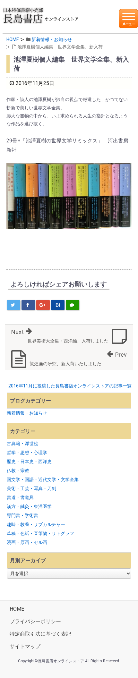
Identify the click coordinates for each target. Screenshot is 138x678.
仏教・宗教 (18, 470)
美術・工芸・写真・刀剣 (31, 488)
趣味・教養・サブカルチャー (36, 524)
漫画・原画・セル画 (27, 542)
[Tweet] (13, 305)
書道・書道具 (20, 497)
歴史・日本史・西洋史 (29, 461)
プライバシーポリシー (35, 621)
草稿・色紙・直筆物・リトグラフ (40, 533)
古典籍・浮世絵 (22, 443)
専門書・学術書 (22, 515)
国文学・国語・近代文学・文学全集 (43, 479)
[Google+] (43, 305)
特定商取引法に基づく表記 (40, 634)
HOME (12, 39)
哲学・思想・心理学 (27, 452)
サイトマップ (25, 646)
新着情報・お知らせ (51, 39)
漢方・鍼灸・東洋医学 (29, 506)
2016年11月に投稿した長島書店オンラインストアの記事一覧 (70, 385)
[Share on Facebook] (28, 305)
